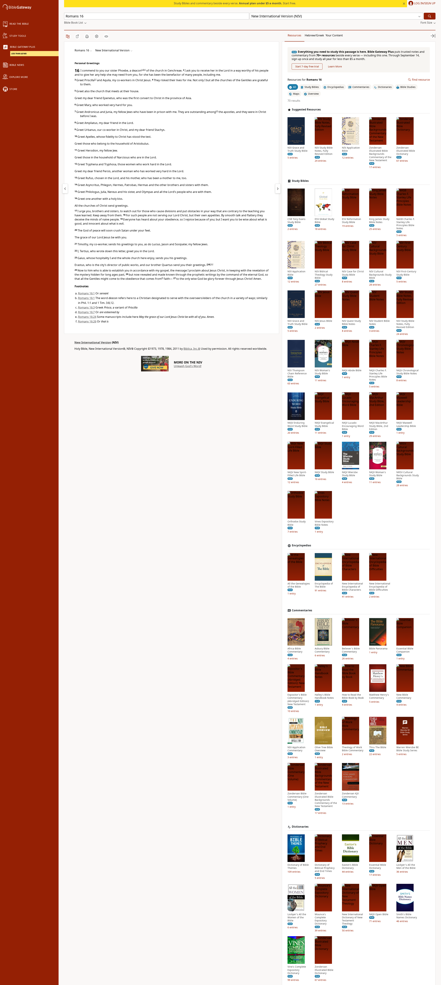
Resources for (305, 80)
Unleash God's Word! (187, 366)
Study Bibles (300, 181)
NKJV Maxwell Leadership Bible (406, 424)
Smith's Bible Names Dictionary (406, 916)
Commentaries (302, 610)
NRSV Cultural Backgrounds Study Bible (407, 475)
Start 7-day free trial (307, 66)
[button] (421, 3)
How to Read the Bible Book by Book (353, 696)
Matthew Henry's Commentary (379, 696)
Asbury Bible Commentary (322, 650)
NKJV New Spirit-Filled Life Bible (297, 474)
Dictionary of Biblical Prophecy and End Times (325, 868)
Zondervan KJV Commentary (350, 795)
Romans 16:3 (86, 307)
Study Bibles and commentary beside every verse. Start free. (235, 3)
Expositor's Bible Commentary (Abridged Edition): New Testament (298, 699)
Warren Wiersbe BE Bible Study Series (407, 749)
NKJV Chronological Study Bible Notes (407, 372)
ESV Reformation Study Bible (351, 221)
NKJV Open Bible (378, 914)
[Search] (429, 16)
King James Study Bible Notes (379, 221)
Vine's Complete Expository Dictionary (297, 970)
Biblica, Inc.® (191, 349)
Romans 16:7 (86, 312)
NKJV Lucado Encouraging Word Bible (353, 426)
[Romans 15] (65, 188)
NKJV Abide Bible (351, 370)
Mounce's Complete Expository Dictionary (321, 919)
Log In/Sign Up (424, 3)
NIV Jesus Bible (323, 320)
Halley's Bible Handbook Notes (324, 696)
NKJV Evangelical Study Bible (324, 424)
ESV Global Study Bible (324, 221)
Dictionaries (300, 827)
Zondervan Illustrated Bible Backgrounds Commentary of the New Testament (380, 154)
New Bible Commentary (403, 696)
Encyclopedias (301, 545)
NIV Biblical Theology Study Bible (323, 274)
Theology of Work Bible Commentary (352, 749)
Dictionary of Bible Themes (298, 866)
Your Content (334, 35)
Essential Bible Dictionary (377, 866)
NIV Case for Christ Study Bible (353, 273)
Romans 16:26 (87, 321)
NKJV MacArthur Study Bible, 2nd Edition (378, 426)
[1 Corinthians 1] (278, 188)
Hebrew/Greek (314, 35)
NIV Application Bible (351, 149)
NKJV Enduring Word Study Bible (297, 424)
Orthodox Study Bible (297, 523)
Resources (294, 35)
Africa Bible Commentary (295, 650)
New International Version (92, 342)
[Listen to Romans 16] (106, 36)
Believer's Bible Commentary (351, 650)
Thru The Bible (377, 747)
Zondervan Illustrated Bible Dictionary (405, 150)
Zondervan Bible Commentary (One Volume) (298, 796)
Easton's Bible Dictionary (350, 866)
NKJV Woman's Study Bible (377, 474)
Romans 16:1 (86, 293)
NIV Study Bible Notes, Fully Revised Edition (324, 150)
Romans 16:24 (87, 317)
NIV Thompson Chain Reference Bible (297, 373)
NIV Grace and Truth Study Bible (297, 149)
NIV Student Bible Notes (379, 322)
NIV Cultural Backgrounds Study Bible (380, 274)
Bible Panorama (378, 648)
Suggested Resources (306, 109)
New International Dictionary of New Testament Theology (352, 919)
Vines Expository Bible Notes (324, 523)
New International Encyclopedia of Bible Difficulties (379, 586)
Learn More (335, 66)
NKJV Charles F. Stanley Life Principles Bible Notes (378, 375)
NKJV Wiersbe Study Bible (350, 474)
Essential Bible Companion (404, 650)
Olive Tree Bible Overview (324, 749)
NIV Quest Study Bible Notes (351, 322)
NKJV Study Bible (324, 472)
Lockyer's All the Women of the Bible (297, 917)
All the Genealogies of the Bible (299, 585)
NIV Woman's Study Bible (322, 372)
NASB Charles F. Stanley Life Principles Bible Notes (405, 224)
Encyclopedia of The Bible (324, 585)
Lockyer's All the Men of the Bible (406, 866)
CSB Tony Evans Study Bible (296, 221)
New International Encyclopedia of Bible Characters (352, 586)
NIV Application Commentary (296, 749)
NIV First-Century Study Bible (406, 273)
